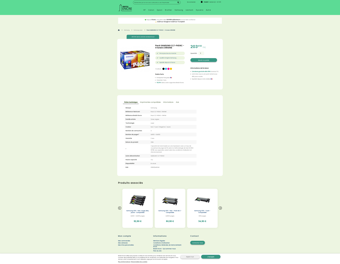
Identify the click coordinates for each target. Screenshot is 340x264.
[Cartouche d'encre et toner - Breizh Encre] (125, 7)
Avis (177, 102)
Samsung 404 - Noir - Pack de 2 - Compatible (170, 211)
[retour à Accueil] (118, 30)
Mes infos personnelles (126, 245)
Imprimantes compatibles (150, 102)
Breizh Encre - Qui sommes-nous (164, 249)
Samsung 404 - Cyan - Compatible (202, 211)
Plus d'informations (124, 262)
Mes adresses (123, 243)
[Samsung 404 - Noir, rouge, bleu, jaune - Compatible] (138, 200)
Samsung (127, 30)
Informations (168, 102)
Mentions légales (159, 241)
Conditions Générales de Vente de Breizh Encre (167, 246)
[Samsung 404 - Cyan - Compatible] (202, 200)
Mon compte (124, 236)
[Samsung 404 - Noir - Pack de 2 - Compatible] (170, 200)
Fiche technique (131, 102)
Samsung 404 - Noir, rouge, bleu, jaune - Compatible (137, 211)
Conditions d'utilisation (161, 243)
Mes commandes (124, 241)
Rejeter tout (190, 257)
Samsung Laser (138, 30)
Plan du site (157, 251)
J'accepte (210, 257)
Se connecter (191, 2)
